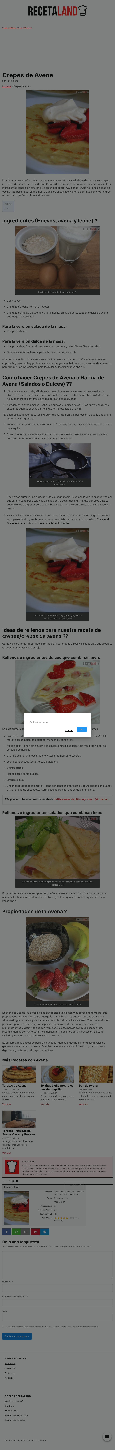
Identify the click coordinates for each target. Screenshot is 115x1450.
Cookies (69, 730)
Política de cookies (38, 722)
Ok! (81, 729)
